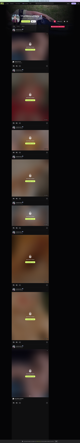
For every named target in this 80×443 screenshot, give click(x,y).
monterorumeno (19, 29)
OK (56, 441)
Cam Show (18, 3)
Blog (30, 3)
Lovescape (37, 1)
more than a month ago (19, 30)
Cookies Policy (38, 441)
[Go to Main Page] (2, 3)
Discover (12, 3)
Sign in (68, 3)
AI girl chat (47, 1)
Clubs (8, 3)
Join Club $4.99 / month (30, 49)
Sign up (73, 3)
